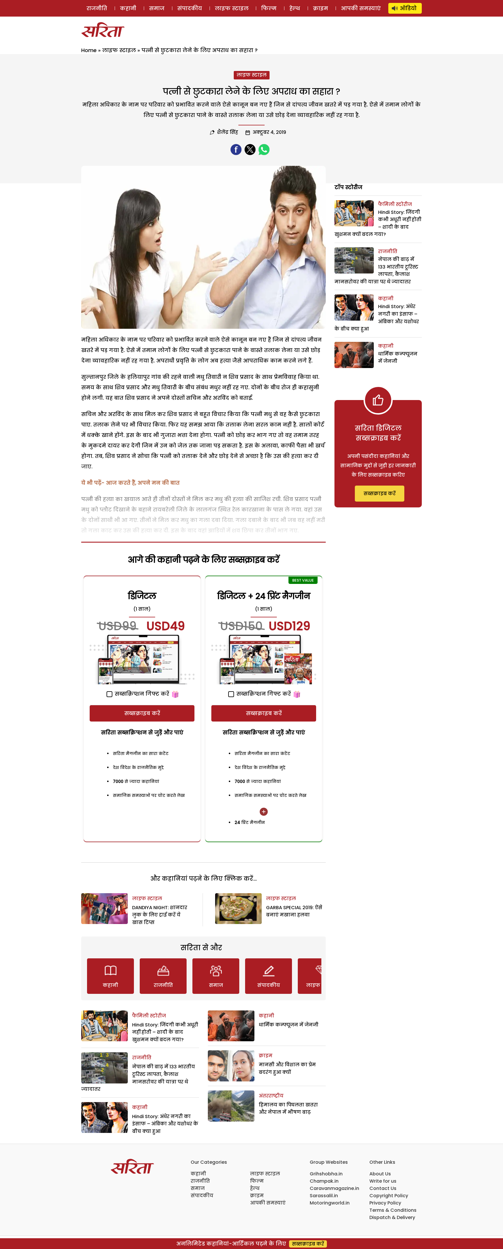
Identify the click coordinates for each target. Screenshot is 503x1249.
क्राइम (320, 8)
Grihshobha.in (326, 1173)
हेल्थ (294, 8)
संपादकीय (189, 8)
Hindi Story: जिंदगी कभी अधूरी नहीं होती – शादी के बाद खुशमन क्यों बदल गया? (165, 1032)
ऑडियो (408, 8)
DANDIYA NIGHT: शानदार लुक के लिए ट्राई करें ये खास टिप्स (159, 915)
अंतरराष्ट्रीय (271, 1095)
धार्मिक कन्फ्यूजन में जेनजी (288, 1024)
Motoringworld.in (330, 1203)
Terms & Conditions (393, 1210)
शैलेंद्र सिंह (227, 132)
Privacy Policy (385, 1203)
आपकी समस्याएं (361, 8)
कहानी (128, 8)
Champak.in (324, 1181)
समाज (156, 8)
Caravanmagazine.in (334, 1188)
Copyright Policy (388, 1195)
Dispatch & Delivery (392, 1217)
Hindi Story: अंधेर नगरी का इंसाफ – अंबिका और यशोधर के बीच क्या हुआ (165, 1124)
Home (89, 50)
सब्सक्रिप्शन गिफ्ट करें (141, 693)
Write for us (382, 1181)
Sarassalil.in (324, 1195)
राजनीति (96, 8)
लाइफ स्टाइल (232, 8)
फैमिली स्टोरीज (149, 1015)
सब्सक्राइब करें (142, 713)
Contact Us (382, 1188)
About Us (380, 1173)
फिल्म (269, 8)
